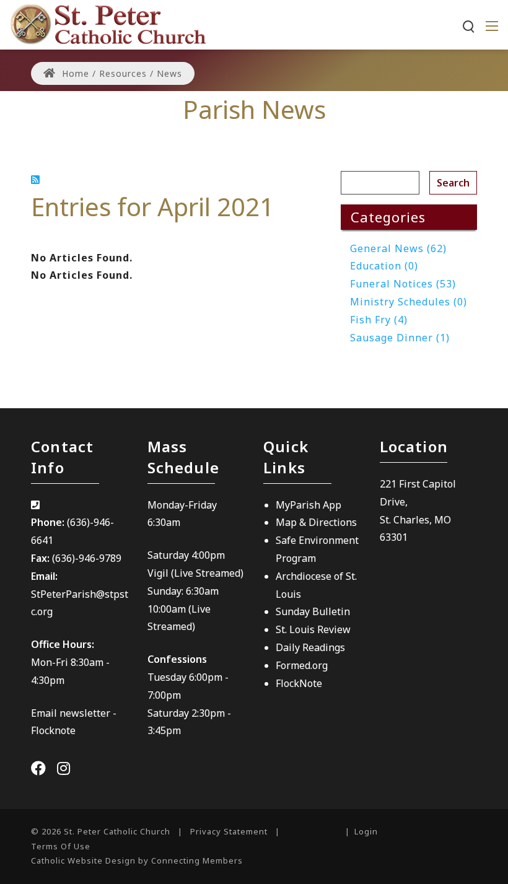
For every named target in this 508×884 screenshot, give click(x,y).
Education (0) (384, 266)
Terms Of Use (60, 846)
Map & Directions (316, 522)
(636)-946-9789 (86, 558)
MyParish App (308, 505)
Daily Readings (310, 647)
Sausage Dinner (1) (400, 337)
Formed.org (302, 665)
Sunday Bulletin (313, 611)
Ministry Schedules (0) (408, 302)
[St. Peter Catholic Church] (107, 23)
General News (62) (398, 248)
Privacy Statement (229, 831)
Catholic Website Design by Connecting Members (137, 860)
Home (74, 73)
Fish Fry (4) (379, 319)
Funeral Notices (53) (403, 284)
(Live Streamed (205, 573)
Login (366, 831)
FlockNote (299, 683)
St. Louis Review (313, 629)
